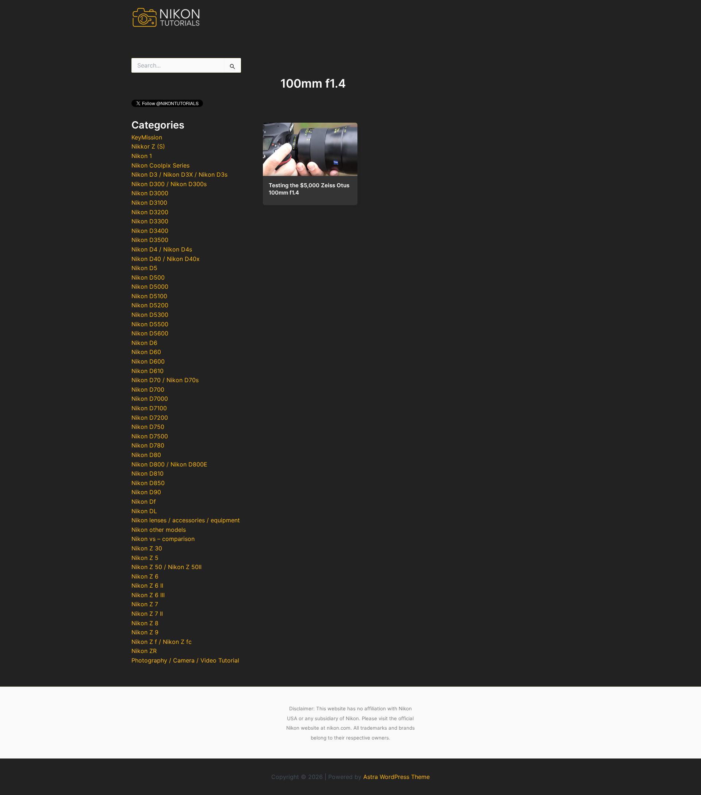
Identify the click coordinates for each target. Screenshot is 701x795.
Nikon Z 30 (146, 548)
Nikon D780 (147, 445)
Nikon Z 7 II (147, 613)
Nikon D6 (144, 342)
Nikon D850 (148, 483)
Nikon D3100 (149, 202)
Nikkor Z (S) (148, 146)
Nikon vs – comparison (163, 538)
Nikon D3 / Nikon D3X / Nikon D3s (179, 174)
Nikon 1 (141, 156)
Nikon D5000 (149, 286)
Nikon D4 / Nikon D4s (161, 249)
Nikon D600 (148, 361)
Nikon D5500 (149, 324)
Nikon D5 (144, 268)
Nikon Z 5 (144, 557)
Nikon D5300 (149, 314)
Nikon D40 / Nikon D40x (165, 258)
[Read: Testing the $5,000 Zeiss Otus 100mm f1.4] (310, 147)
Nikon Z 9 (144, 632)
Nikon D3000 (149, 193)
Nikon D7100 (149, 408)
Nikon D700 (147, 389)
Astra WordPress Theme (396, 776)
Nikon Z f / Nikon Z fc (161, 641)
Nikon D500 (148, 277)
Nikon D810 (147, 473)
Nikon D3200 (149, 212)
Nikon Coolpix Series (160, 165)
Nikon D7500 (149, 436)
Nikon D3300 (149, 221)
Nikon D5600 (149, 333)
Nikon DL (144, 511)
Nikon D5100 (149, 296)
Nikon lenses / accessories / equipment (185, 520)
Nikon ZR (144, 650)
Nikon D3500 (149, 239)
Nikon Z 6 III (148, 595)
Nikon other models (158, 529)
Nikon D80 (146, 454)
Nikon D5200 (149, 305)
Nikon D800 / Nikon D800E (169, 464)
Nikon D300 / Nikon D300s (169, 184)
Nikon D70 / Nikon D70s (165, 380)
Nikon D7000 (149, 398)
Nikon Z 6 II (147, 585)
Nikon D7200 (149, 417)
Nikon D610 (147, 371)
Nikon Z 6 (144, 576)
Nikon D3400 (149, 230)
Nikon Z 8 (144, 623)
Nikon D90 (146, 492)
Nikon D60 (146, 352)
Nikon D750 (147, 426)
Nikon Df (143, 501)
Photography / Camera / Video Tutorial (185, 660)
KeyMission (146, 137)
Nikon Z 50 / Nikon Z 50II (166, 567)
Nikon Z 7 (144, 604)
